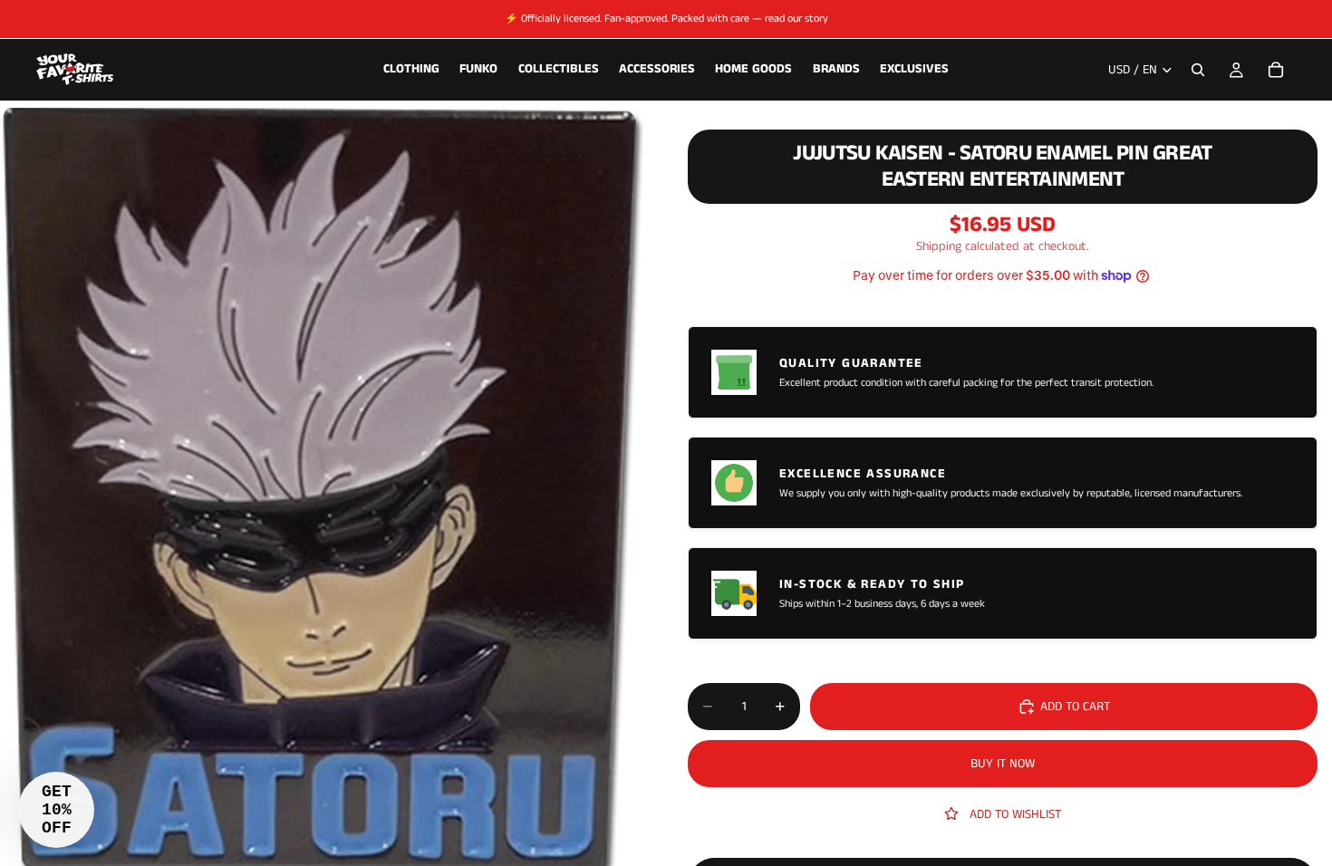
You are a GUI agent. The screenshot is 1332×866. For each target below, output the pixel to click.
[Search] (1198, 70)
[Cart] (1276, 70)
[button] (56, 810)
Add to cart (1075, 707)
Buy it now (1002, 764)
